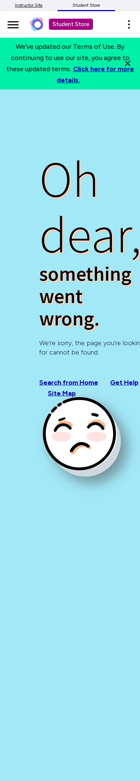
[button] (131, 24)
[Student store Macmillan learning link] (42, 24)
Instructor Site (29, 5)
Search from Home (68, 382)
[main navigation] (13, 23)
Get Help (124, 382)
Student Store (86, 5)
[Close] (127, 63)
